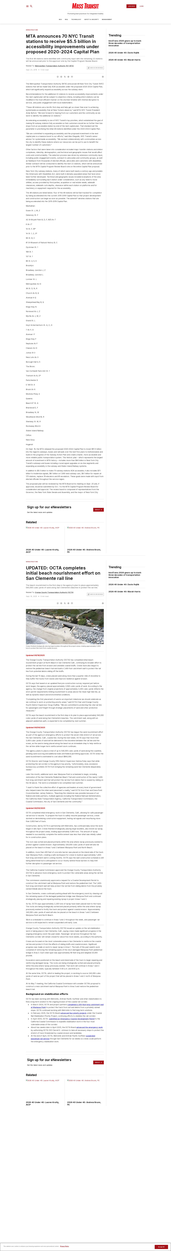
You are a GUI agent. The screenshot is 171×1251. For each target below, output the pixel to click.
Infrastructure (32, 30)
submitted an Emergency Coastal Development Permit (72, 1019)
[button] (27, 6)
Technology (76, 19)
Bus (60, 19)
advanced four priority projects (73, 1013)
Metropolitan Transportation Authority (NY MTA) (54, 66)
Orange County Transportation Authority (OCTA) (54, 592)
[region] (85, 1247)
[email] (72, 77)
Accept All (161, 1247)
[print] (103, 77)
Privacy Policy (64, 1246)
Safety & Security (91, 19)
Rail (66, 19)
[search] (31, 6)
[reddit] (68, 77)
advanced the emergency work (89, 1027)
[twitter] (65, 77)
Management (107, 19)
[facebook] (58, 77)
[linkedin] (61, 77)
